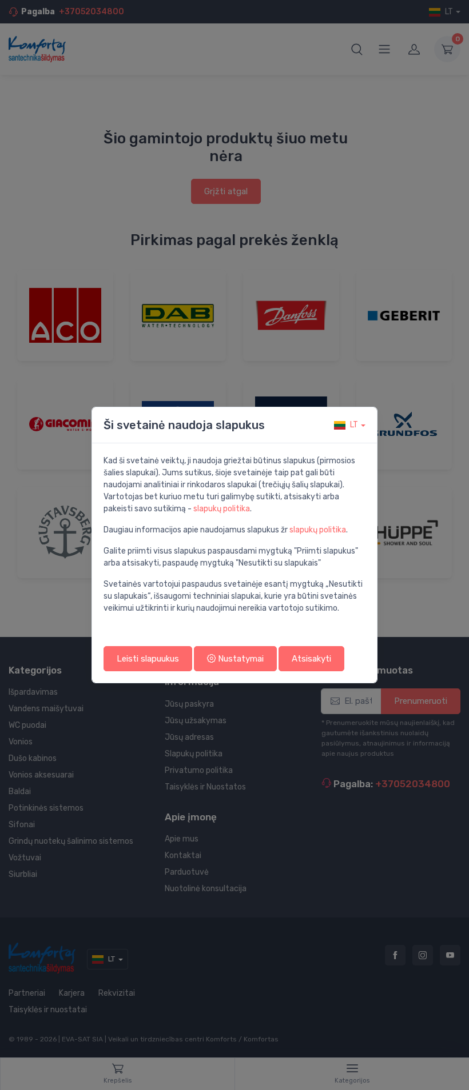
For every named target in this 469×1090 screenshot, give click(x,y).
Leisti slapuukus (148, 659)
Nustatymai (240, 659)
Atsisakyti (311, 659)
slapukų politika (221, 509)
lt (354, 425)
